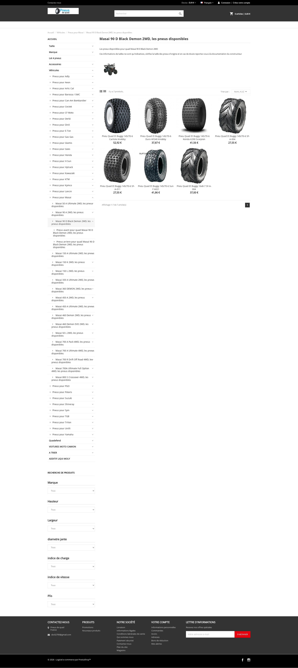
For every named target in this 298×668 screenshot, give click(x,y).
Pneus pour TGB (60, 416)
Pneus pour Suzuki (62, 398)
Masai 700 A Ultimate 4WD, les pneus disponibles (73, 352)
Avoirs (154, 633)
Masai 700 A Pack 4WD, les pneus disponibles (71, 343)
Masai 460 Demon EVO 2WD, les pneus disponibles (70, 325)
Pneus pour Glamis (62, 142)
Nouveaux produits (91, 630)
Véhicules (54, 70)
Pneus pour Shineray (63, 404)
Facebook (243, 660)
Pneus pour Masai (61, 197)
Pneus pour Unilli (61, 428)
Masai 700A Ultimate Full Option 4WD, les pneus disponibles (70, 370)
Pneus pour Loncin (62, 191)
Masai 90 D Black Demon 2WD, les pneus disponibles (71, 222)
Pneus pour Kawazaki (63, 173)
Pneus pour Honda (62, 155)
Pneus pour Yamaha (62, 434)
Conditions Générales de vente (131, 633)
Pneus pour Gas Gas (62, 136)
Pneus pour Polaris (62, 392)
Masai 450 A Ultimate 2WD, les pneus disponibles (73, 308)
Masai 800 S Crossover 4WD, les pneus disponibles (70, 378)
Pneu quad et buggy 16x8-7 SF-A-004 (194, 188)
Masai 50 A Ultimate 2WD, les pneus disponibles (72, 205)
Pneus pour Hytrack (62, 167)
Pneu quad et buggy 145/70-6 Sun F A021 (156, 188)
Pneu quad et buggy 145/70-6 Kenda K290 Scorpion (194, 138)
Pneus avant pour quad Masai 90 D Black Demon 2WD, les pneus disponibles (73, 233)
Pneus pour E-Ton (61, 130)
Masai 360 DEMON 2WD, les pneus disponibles (72, 290)
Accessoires (55, 64)
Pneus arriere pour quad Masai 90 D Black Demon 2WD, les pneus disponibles (73, 244)
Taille (52, 46)
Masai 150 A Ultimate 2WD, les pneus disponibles (73, 255)
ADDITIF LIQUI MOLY (59, 458)
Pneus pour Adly (61, 76)
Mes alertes (156, 643)
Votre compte (160, 622)
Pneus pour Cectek (62, 106)
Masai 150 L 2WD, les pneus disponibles (68, 272)
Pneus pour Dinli (61, 124)
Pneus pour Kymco (62, 185)
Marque (53, 52)
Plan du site (122, 647)
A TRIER (53, 452)
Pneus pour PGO (61, 386)
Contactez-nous (54, 2)
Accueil (52, 39)
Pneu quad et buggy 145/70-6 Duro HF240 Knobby (155, 138)
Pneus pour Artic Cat (63, 88)
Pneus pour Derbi (61, 118)
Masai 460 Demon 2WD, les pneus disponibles (71, 316)
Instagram (249, 660)
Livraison (121, 627)
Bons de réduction (159, 640)
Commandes (157, 630)
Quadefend (55, 440)
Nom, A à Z (241, 91)
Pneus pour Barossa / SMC (66, 94)
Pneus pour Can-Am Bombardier (69, 100)
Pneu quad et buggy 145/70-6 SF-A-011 (117, 188)
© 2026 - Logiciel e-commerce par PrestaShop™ (69, 659)
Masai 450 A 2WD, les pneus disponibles (68, 299)
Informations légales (126, 630)
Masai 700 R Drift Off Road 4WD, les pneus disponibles (72, 361)
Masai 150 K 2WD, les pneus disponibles (68, 263)
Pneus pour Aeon (61, 82)
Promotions (87, 627)
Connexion (225, 2)
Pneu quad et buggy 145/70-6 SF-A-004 (232, 138)
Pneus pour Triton (61, 422)
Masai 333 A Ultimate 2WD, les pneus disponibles (73, 281)
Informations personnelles (163, 627)
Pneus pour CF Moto (62, 112)
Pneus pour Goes (61, 148)
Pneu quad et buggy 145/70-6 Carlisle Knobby (117, 138)
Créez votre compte (241, 2)
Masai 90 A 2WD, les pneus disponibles (68, 214)
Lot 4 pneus (55, 58)
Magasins (121, 650)
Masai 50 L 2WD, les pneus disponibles (67, 334)
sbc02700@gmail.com (61, 634)
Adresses (155, 637)
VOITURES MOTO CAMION (62, 446)
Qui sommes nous (125, 637)
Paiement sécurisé (125, 640)
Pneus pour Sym (60, 410)
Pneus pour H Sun (61, 161)
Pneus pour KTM (61, 179)
